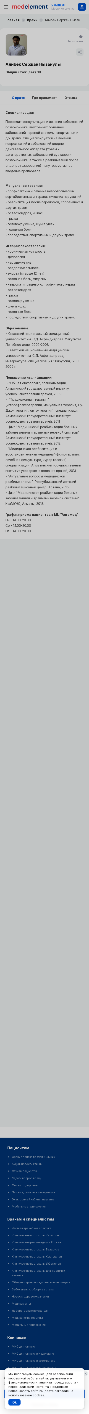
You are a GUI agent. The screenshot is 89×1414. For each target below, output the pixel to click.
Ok (14, 1402)
